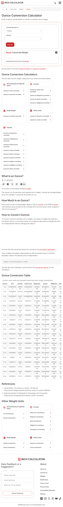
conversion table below (47, 249)
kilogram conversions (37, 417)
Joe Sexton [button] (9, 180)
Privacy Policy (44, 487)
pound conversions (9, 418)
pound (41, 204)
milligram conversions (37, 425)
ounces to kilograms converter (39, 95)
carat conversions (35, 447)
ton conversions (8, 413)
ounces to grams (24, 69)
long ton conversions (36, 443)
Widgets (42, 476)
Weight (21, 9)
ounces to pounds (39, 69)
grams (56, 204)
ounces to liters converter (11, 169)
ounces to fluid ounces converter (10, 145)
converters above (42, 267)
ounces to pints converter (11, 154)
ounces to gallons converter (12, 161)
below (27, 61)
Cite (24, 184)
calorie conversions (9, 443)
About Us (43, 469)
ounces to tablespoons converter (10, 140)
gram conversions (35, 421)
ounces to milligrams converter (39, 103)
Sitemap (42, 494)
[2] (35, 223)
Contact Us (43, 472)
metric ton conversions (37, 412)
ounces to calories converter (12, 116)
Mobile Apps (44, 480)
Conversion (13, 9)
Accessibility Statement (47, 490)
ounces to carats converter (38, 120)
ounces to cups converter (11, 150)
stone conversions (9, 447)
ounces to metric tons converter (37, 91)
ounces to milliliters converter (12, 165)
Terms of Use (44, 483)
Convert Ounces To (12, 27)
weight (28, 188)
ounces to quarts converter (12, 157)
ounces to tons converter (11, 91)
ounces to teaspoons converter (10, 134)
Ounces (8, 35)
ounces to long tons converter (39, 116)
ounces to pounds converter (12, 94)
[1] (16, 208)
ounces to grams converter (38, 99)
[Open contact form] (56, 52)
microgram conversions (37, 429)
